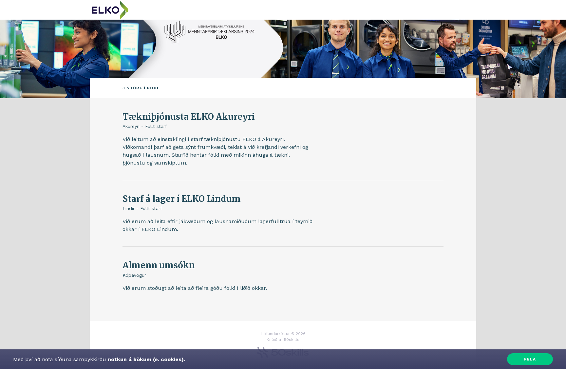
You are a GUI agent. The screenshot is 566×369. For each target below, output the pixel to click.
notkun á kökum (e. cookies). (145, 359)
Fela (530, 359)
